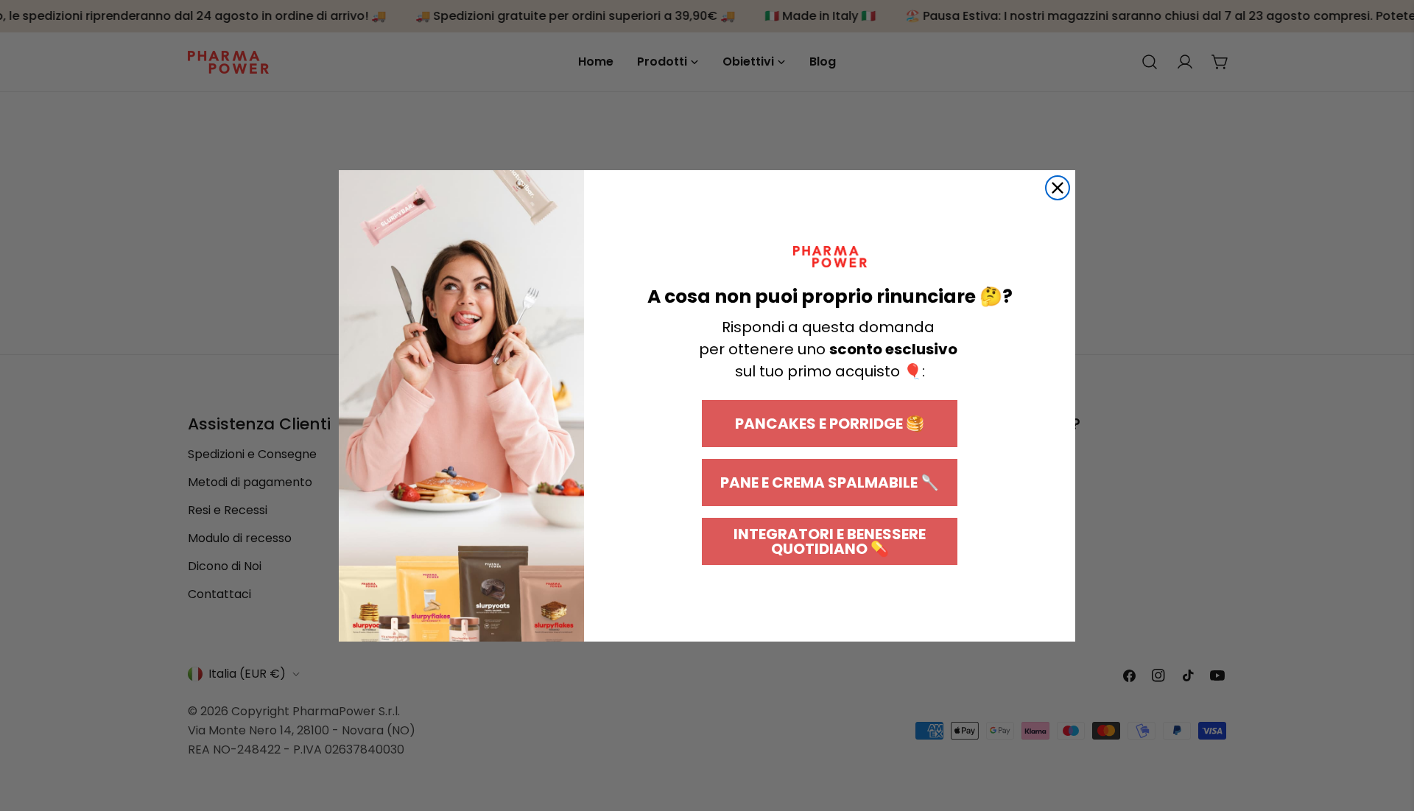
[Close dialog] (1057, 188)
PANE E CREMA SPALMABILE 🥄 (829, 482)
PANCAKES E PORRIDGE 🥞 (829, 423)
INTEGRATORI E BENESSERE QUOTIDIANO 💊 (830, 541)
